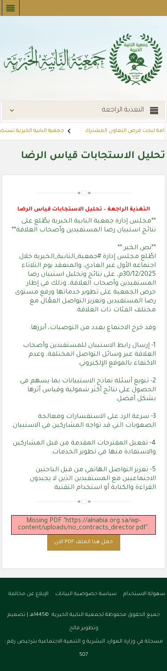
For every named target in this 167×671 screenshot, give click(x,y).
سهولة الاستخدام (144, 594)
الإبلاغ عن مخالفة (28, 594)
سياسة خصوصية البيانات (86, 594)
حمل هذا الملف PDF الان (83, 542)
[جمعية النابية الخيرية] (83, 59)
